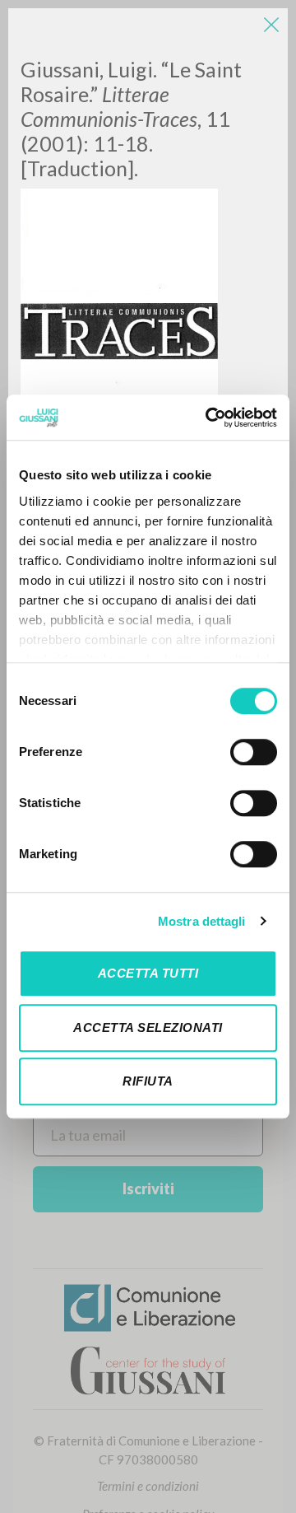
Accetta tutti (148, 973)
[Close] (271, 24)
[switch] (253, 752)
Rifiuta (148, 1081)
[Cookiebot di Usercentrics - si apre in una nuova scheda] (209, 417)
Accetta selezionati (148, 1027)
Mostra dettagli (202, 921)
